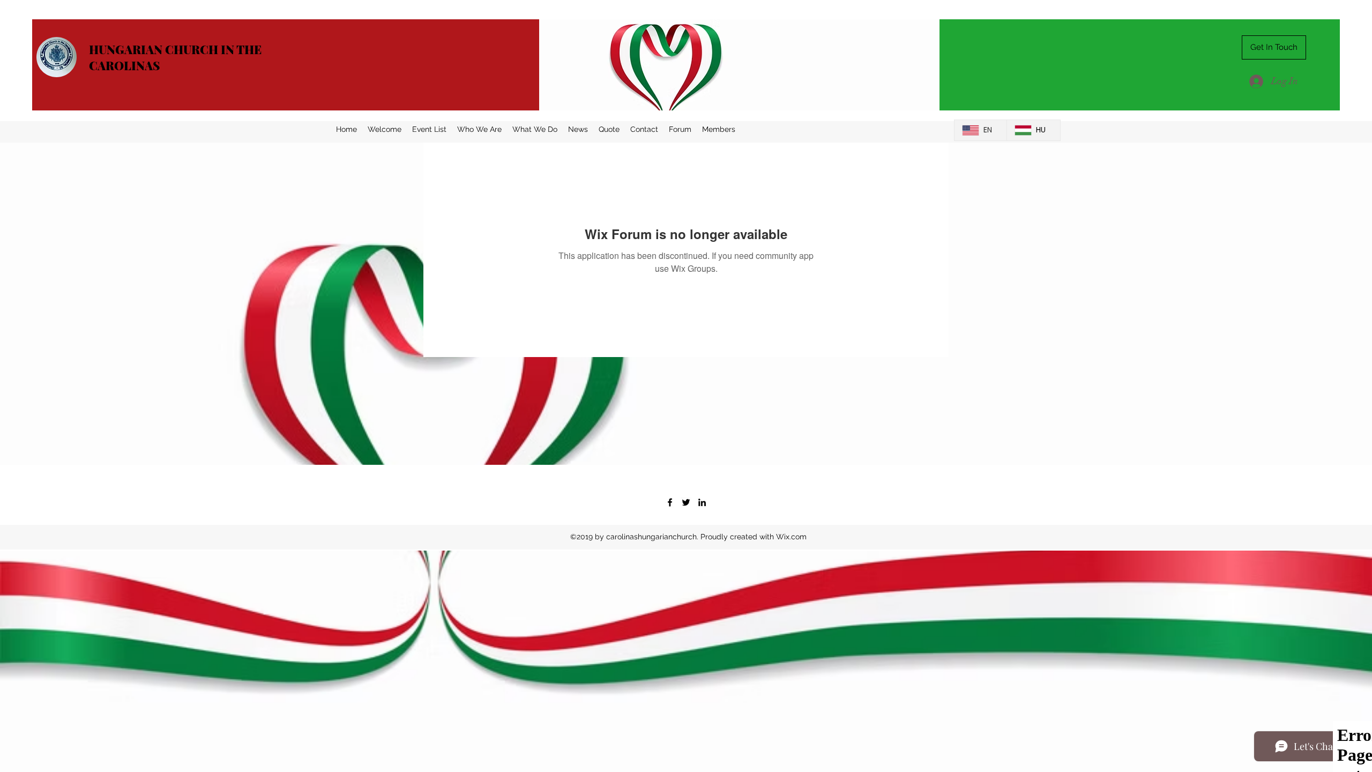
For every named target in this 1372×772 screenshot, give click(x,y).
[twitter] (686, 502)
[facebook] (670, 502)
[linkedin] (702, 502)
